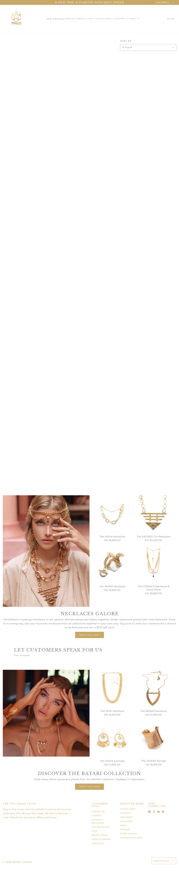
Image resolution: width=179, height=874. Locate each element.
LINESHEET (125, 813)
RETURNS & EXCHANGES (98, 821)
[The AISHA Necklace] (112, 513)
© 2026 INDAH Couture (17, 862)
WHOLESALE (126, 821)
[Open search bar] (161, 19)
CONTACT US (98, 811)
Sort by (126, 41)
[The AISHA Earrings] (112, 738)
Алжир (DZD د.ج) (162, 2)
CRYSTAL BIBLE (128, 809)
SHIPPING (96, 815)
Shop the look (89, 635)
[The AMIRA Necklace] (112, 563)
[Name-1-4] (4, 496)
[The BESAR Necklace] (153, 688)
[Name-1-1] (30, 548)
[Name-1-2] (48, 567)
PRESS (123, 825)
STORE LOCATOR (128, 833)
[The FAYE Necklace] (112, 688)
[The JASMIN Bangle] (153, 738)
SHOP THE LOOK (89, 786)
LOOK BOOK (126, 817)
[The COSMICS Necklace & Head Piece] (153, 563)
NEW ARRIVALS (55, 19)
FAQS (94, 831)
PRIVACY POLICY (100, 835)
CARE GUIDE (98, 843)
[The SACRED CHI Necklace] (153, 513)
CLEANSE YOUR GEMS (131, 837)
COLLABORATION (100, 827)
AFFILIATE (125, 829)
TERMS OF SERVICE (101, 839)
